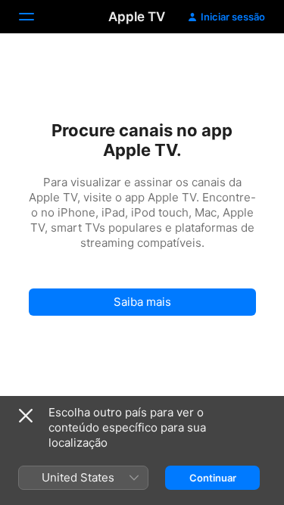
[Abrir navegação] (35, 16)
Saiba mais (142, 302)
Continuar (212, 478)
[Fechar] (26, 415)
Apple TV (136, 16)
